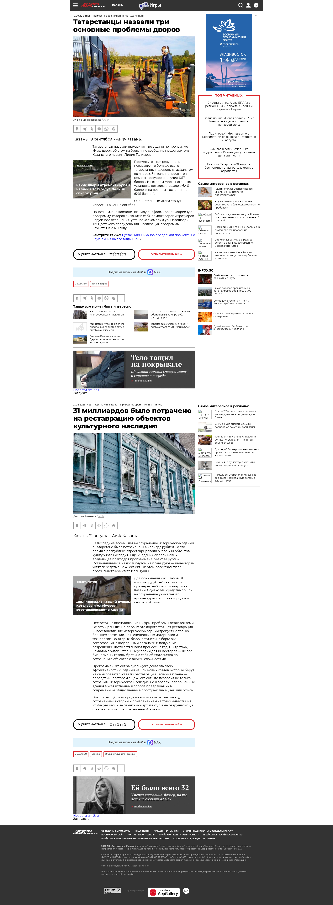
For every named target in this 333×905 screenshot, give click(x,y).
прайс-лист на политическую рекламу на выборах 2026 (135, 838)
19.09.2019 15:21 (81, 15)
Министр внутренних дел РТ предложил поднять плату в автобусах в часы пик (107, 326)
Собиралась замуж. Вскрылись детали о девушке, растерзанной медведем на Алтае (234, 242)
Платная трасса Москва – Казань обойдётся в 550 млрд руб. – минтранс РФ (170, 314)
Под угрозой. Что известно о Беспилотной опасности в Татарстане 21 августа (229, 137)
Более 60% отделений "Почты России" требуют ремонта (231, 302)
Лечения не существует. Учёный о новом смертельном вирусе (235, 464)
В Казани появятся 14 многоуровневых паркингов (107, 313)
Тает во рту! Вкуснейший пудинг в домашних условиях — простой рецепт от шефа (235, 439)
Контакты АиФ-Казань (141, 835)
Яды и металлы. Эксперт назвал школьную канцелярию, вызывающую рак (234, 191)
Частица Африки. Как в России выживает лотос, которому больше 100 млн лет (236, 255)
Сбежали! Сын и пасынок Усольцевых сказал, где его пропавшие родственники (237, 230)
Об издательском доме (115, 831)
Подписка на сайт (112, 835)
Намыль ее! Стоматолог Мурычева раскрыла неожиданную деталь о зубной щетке (235, 477)
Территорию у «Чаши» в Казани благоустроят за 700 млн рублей (170, 325)
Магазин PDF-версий (166, 831)
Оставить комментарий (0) (166, 254)
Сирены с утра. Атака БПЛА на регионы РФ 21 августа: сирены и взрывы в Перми (229, 106)
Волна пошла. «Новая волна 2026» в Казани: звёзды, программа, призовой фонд (229, 121)
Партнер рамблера (134, 890)
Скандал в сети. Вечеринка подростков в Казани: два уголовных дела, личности (229, 152)
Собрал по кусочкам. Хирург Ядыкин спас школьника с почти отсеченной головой (237, 217)
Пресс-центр (142, 831)
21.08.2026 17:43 (82, 404)
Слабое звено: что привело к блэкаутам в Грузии (231, 276)
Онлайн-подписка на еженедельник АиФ (208, 831)
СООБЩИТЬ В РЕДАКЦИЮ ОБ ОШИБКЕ (194, 838)
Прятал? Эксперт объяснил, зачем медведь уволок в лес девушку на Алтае (235, 414)
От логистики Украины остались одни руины (233, 315)
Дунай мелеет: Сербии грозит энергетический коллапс (231, 327)
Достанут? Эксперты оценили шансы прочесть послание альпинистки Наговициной (237, 452)
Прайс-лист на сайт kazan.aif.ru (222, 835)
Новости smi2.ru (86, 390)
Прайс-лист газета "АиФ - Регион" (179, 835)
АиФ (106, 119)
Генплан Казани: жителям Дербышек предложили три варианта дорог (107, 339)
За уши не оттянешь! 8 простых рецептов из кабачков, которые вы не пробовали (237, 204)
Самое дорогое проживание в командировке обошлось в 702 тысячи (232, 291)
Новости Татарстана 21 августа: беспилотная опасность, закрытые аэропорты (229, 168)
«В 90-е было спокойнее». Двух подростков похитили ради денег (235, 425)
